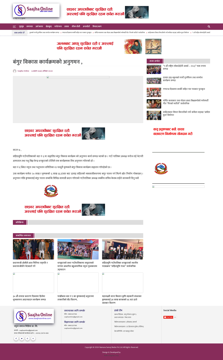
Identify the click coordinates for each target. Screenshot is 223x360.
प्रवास (66, 26)
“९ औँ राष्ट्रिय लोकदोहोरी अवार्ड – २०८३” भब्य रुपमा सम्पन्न (199, 32)
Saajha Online (23, 71)
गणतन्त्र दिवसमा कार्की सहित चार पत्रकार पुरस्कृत (66, 32)
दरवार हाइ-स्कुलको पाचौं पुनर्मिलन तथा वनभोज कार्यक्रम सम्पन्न (30, 32)
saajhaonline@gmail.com (73, 317)
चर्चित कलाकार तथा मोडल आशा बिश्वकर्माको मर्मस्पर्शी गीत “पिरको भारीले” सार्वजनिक (109, 32)
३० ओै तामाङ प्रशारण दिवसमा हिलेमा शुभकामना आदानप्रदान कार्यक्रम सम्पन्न (29, 298)
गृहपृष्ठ (21, 26)
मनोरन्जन (58, 26)
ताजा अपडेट (155, 61)
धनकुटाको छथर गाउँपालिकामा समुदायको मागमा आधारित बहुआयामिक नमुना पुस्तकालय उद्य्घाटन (77, 266)
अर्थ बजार (39, 26)
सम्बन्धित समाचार (23, 235)
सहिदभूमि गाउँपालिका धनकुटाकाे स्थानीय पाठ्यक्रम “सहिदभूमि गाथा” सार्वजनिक (120, 264)
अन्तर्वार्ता (86, 26)
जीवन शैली (76, 26)
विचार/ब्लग (97, 26)
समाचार (29, 26)
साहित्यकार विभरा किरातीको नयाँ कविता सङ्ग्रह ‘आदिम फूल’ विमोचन (158, 32)
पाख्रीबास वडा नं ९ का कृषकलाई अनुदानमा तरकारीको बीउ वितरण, (75, 298)
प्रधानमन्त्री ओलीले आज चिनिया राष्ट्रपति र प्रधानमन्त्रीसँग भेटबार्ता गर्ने (30, 264)
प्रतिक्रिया (20, 222)
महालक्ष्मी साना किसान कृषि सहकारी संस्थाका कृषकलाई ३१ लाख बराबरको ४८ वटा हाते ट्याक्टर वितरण (121, 300)
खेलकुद (49, 26)
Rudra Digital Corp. (111, 355)
